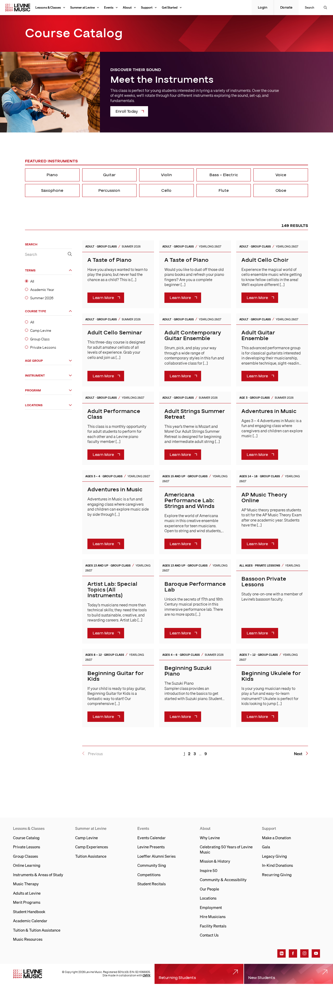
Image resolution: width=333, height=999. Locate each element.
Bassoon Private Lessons (263, 582)
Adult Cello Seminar (114, 333)
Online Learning (26, 865)
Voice (281, 175)
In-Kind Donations (277, 865)
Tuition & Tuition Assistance (36, 930)
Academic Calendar (30, 921)
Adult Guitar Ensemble (258, 335)
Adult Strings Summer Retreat (194, 414)
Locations (33, 405)
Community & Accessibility (223, 879)
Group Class (40, 339)
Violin (166, 175)
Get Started (169, 7)
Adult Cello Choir (265, 260)
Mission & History (215, 861)
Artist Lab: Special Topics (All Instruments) (112, 590)
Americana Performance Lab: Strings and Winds (189, 500)
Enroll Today (127, 111)
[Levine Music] (27, 973)
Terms (30, 270)
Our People (209, 889)
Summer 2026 (41, 298)
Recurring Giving (277, 874)
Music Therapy (26, 884)
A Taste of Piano (109, 260)
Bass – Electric (223, 175)
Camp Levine (40, 330)
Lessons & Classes (48, 7)
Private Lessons (43, 347)
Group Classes (25, 856)
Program (33, 390)
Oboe (281, 190)
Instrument (35, 375)
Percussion (109, 190)
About (127, 7)
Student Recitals (151, 884)
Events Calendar (151, 838)
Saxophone (52, 190)
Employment (211, 907)
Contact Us (209, 935)
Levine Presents (151, 847)
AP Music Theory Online (264, 498)
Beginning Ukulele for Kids (271, 676)
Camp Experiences (91, 847)
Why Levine (210, 838)
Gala (266, 847)
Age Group (34, 361)
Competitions (149, 874)
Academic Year (42, 289)
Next (298, 753)
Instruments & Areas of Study (38, 874)
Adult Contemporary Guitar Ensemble (192, 335)
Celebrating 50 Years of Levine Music (226, 849)
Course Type (35, 311)
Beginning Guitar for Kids (115, 676)
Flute (224, 190)
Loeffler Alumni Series (156, 856)
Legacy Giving (274, 856)
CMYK (146, 975)
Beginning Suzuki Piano (188, 671)
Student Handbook (29, 911)
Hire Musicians (213, 916)
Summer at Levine (82, 7)
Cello (166, 190)
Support (146, 7)
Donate (286, 7)
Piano (52, 175)
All (32, 281)
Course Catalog (26, 838)
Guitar (109, 175)
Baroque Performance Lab (195, 587)
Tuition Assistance (90, 856)
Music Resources (27, 939)
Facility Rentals (213, 926)
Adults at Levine (27, 893)
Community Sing (151, 865)
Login (262, 7)
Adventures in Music (269, 411)
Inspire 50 (208, 870)
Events (108, 7)
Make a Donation (276, 838)
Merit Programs (26, 902)
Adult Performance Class (113, 414)
